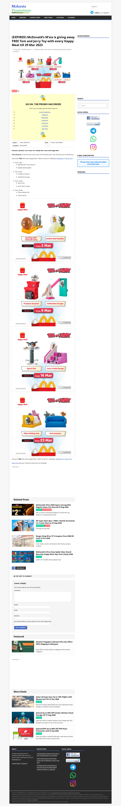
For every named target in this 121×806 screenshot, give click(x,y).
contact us (77, 793)
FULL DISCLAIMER (33, 800)
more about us (16, 759)
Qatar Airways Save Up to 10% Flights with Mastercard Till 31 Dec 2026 (54, 698)
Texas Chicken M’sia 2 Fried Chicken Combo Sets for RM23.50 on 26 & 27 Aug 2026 (48, 760)
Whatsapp (44, 118)
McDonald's (20, 568)
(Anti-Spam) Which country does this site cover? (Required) (32, 621)
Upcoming (60, 17)
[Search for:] (99, 7)
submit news (71, 793)
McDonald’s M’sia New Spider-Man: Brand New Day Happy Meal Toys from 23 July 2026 (54, 553)
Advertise (24, 763)
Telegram (45, 115)
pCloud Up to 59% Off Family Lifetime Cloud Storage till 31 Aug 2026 (54, 714)
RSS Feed (45, 129)
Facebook (45, 123)
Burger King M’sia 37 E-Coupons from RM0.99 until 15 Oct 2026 (55, 537)
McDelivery (60, 158)
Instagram (44, 120)
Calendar (71, 17)
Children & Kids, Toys (40, 49)
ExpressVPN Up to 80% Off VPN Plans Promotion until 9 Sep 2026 (51, 730)
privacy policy (55, 793)
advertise (64, 793)
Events (50, 49)
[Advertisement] (60, 26)
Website (16, 616)
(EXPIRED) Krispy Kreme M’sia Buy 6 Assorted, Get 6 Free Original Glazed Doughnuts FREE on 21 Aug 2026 (47, 767)
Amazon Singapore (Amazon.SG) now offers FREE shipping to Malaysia (54, 643)
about (60, 793)
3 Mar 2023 (17, 49)
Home (13, 17)
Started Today (35, 17)
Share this (15, 463)
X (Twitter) (45, 126)
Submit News (16, 763)
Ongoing (22, 17)
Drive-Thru (69, 158)
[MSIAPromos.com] (60, 9)
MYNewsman (27, 49)
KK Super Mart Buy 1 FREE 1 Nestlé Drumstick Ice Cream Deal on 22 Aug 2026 (55, 522)
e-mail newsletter (44, 112)
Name (16, 605)
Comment (17, 590)
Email (16, 610)
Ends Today (48, 17)
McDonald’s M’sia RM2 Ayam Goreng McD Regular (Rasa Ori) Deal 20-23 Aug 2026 (53, 506)
